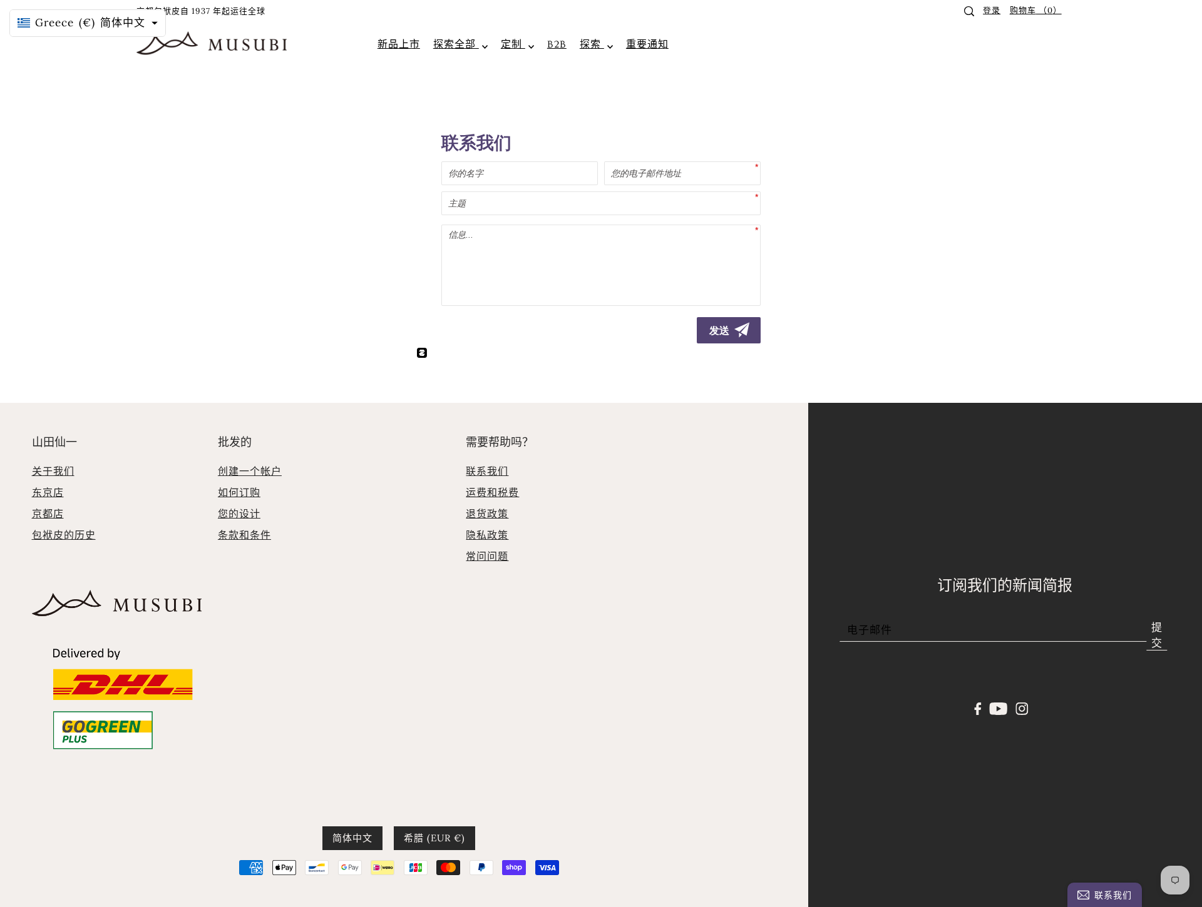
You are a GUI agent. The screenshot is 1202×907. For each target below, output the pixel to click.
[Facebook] (978, 707)
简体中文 (352, 838)
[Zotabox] (424, 349)
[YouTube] (999, 707)
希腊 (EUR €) (434, 838)
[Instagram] (1021, 707)
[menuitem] (398, 44)
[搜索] (969, 11)
